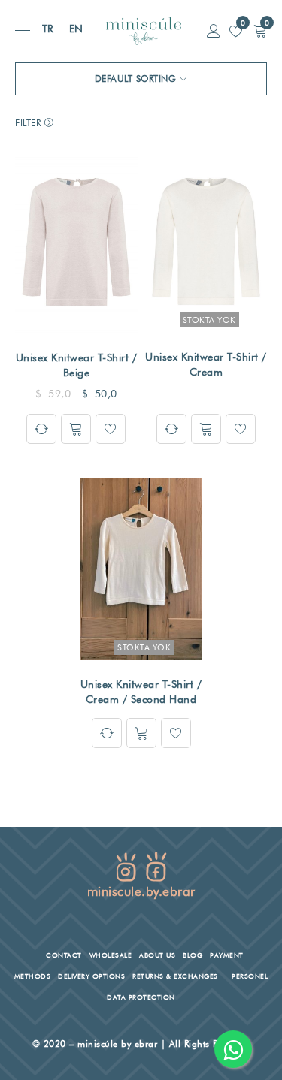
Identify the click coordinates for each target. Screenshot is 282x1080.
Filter (28, 122)
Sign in (213, 31)
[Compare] (41, 429)
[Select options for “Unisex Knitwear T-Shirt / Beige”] (76, 429)
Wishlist (242, 22)
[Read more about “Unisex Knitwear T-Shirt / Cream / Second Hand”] (141, 733)
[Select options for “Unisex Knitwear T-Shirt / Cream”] (206, 429)
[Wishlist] (110, 429)
